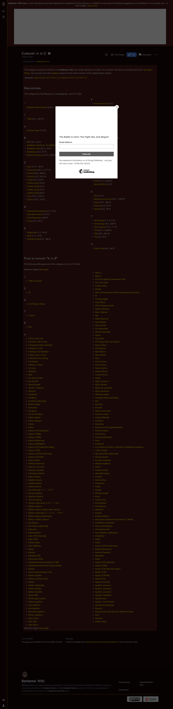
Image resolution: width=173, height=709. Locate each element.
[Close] (117, 107)
